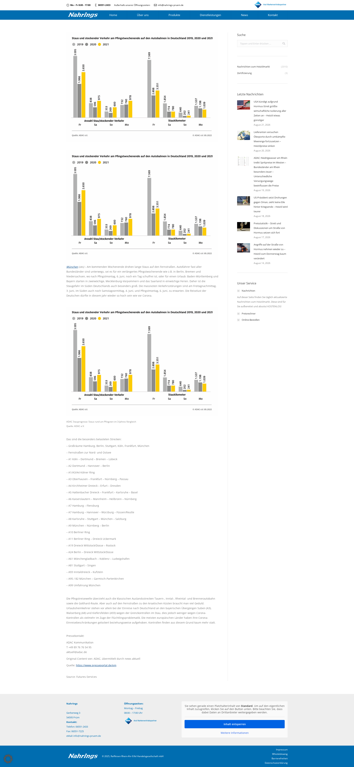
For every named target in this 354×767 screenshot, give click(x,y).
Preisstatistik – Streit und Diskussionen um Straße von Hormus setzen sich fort (269, 228)
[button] (8, 759)
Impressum (282, 749)
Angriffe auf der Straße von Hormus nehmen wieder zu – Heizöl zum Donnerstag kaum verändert (270, 251)
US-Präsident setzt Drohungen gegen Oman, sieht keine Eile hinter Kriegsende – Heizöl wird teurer (271, 204)
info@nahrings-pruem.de (170, 5)
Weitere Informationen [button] (235, 733)
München (72, 267)
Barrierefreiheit (280, 758)
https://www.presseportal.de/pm (96, 665)
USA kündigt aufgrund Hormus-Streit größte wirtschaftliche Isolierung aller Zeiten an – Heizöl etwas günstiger (270, 111)
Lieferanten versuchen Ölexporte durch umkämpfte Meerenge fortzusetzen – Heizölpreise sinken (269, 139)
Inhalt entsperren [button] (235, 724)
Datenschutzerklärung (276, 762)
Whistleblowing (280, 754)
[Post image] (243, 105)
